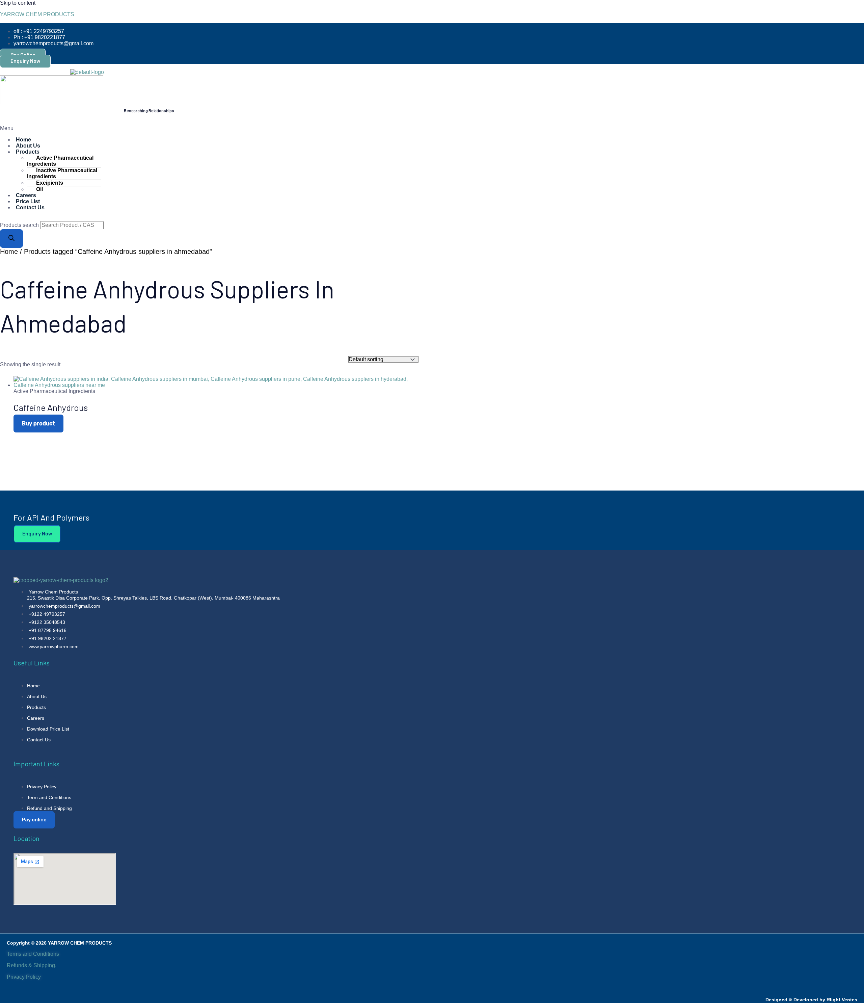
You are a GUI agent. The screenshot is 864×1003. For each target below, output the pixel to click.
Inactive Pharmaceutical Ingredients (62, 173)
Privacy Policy (24, 977)
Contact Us (30, 207)
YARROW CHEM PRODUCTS (37, 14)
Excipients (49, 183)
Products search (20, 225)
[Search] (11, 238)
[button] (246, 128)
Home (9, 251)
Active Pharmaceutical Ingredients (60, 161)
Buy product (38, 423)
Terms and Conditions (33, 954)
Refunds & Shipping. (31, 965)
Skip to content (17, 3)
